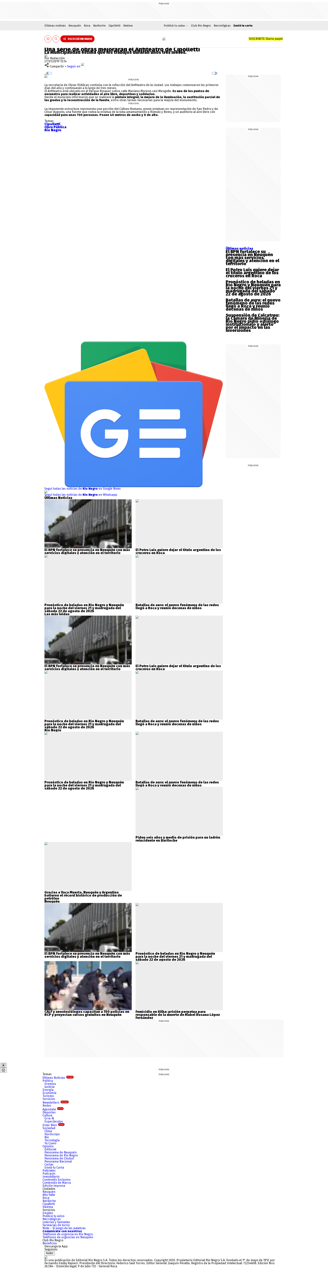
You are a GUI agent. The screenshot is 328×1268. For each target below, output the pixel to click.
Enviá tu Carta (54, 1167)
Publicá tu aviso (53, 1216)
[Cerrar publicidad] (3, 1065)
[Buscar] (56, 39)
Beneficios (50, 1243)
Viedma (128, 25)
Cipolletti (114, 25)
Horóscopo (52, 1134)
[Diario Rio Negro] (45, 1257)
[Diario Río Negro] (164, 38)
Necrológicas (222, 25)
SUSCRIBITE (266, 39)
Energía (48, 1090)
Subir (49, 1253)
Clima (48, 1131)
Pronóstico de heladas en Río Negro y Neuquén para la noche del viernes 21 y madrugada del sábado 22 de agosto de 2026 (253, 288)
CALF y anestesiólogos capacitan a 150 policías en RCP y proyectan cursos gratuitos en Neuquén (86, 1013)
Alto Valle (49, 1195)
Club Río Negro (201, 25)
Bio (46, 1137)
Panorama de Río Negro (61, 1155)
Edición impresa (54, 1185)
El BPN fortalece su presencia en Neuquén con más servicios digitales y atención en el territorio (252, 257)
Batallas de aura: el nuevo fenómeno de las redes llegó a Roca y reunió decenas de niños (253, 304)
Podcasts (49, 1173)
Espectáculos (53, 1121)
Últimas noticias (55, 25)
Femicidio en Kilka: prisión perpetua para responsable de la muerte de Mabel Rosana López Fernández (178, 1015)
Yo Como (50, 1143)
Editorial (50, 1149)
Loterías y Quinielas (56, 1222)
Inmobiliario (51, 1176)
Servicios (49, 1099)
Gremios (50, 1084)
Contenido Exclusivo (56, 1179)
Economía (49, 1093)
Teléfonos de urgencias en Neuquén (68, 1237)
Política (48, 1081)
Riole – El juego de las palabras (64, 1228)
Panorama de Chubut (59, 1158)
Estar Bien (53, 1125)
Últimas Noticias (58, 1078)
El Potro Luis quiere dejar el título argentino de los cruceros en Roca (252, 272)
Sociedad (49, 1128)
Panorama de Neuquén (60, 1152)
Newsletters (55, 1102)
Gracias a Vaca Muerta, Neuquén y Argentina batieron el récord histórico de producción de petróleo (83, 895)
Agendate (53, 1109)
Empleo (48, 1213)
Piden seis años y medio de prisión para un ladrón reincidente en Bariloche (178, 839)
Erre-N (49, 1118)
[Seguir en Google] (45, 76)
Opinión (48, 1146)
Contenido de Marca (57, 1182)
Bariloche (99, 25)
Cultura (47, 1115)
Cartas (49, 1164)
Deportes (49, 1112)
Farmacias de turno (56, 1225)
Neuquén (75, 25)
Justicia (49, 1087)
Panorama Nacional (58, 1161)
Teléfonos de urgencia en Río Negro (68, 1234)
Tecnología (52, 1140)
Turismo (48, 1096)
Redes (47, 1105)
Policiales (49, 1170)
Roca (87, 25)
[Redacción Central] (45, 55)
